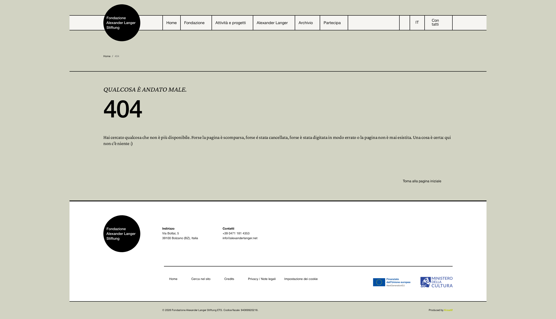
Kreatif (448, 310)
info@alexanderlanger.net (240, 238)
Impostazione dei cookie (301, 279)
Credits (229, 279)
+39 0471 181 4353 (236, 233)
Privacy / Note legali (262, 279)
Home (106, 56)
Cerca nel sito (200, 279)
